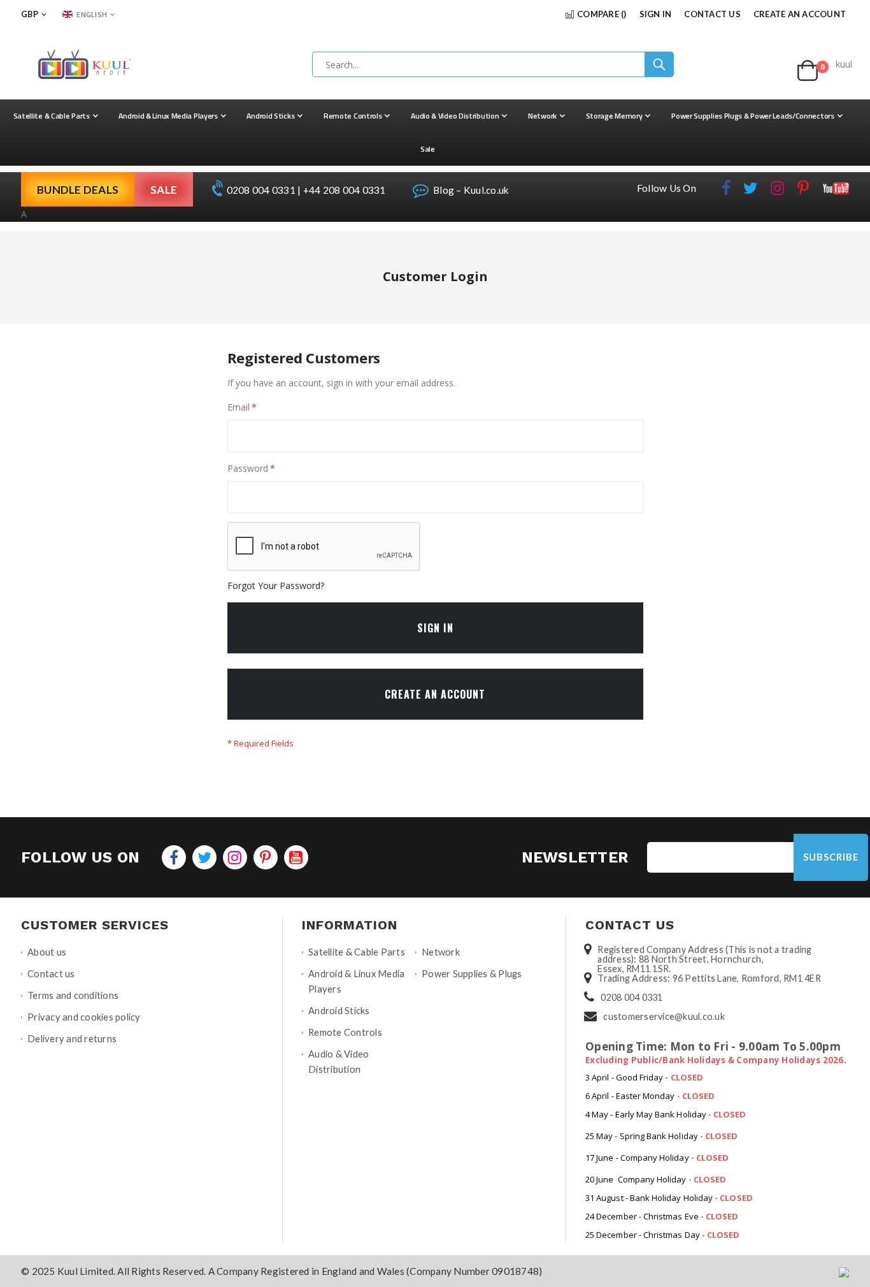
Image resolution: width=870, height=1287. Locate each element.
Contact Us (712, 14)
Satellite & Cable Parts (356, 952)
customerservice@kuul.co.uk (664, 1016)
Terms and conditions (72, 995)
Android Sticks (339, 1010)
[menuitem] (55, 116)
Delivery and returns (72, 1038)
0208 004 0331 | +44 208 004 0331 (304, 190)
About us (46, 952)
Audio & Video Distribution (338, 1062)
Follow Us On (666, 188)
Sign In (655, 14)
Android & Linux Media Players (356, 981)
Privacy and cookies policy (84, 1017)
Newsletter (575, 857)
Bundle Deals (77, 189)
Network (441, 952)
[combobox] (493, 64)
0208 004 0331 (631, 997)
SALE (163, 189)
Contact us (51, 973)
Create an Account (799, 14)
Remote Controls (345, 1032)
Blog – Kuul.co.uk (470, 190)
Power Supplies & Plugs (472, 973)
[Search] (659, 64)
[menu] (435, 132)
